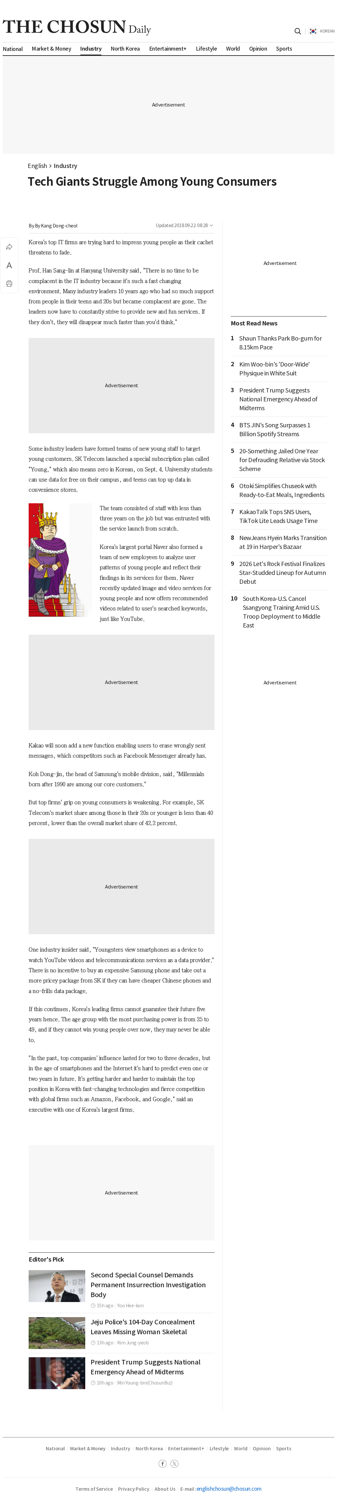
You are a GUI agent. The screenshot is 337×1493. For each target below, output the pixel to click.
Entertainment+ (186, 1449)
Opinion (262, 1449)
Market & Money (88, 1449)
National (55, 1449)
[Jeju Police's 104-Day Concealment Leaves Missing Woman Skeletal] (57, 1333)
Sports (284, 1449)
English (37, 166)
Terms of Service (94, 1489)
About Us (165, 1489)
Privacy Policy (133, 1489)
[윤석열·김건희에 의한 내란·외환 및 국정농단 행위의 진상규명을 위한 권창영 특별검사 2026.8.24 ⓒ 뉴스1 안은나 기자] (57, 1286)
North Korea (149, 1449)
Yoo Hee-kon (130, 1306)
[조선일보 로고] (77, 28)
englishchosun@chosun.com (229, 1488)
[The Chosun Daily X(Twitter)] (174, 1464)
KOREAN (327, 31)
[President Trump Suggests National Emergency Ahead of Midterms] (57, 1373)
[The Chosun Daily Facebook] (164, 1464)
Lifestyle (219, 1449)
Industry (65, 166)
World (240, 1449)
